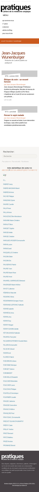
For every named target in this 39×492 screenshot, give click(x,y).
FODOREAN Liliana (9, 361)
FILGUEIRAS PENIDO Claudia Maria (15, 341)
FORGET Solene (8, 369)
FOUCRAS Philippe (9, 389)
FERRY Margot (8, 325)
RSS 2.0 (15, 483)
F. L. (4, 180)
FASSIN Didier (8, 256)
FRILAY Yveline (8, 429)
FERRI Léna (7, 317)
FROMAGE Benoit (9, 445)
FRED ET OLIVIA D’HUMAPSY (13, 421)
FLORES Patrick (8, 357)
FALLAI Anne (7, 212)
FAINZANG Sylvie (9, 200)
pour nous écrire (7, 33)
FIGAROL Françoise (9, 337)
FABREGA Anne (8, 192)
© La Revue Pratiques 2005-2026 (26, 483)
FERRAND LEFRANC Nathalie (13, 305)
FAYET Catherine (8, 289)
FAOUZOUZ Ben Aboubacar (12, 216)
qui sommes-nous (8, 20)
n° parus (5, 24)
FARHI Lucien (7, 244)
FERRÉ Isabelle (8, 309)
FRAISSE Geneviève (10, 405)
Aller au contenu (16, 1)
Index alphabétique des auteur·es (19, 168)
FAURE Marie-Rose (9, 273)
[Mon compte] (32, 15)
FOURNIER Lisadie (9, 397)
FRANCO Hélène (9, 409)
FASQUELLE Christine (10, 252)
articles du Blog (7, 30)
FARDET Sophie (8, 228)
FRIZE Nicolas (8, 441)
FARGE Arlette (7, 232)
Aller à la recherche (26, 1)
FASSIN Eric (7, 260)
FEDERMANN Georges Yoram (13, 301)
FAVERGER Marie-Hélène (11, 285)
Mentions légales (8, 483)
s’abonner (5, 27)
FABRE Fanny (7, 184)
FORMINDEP (7, 373)
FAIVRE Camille (8, 204)
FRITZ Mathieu (8, 437)
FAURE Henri (7, 277)
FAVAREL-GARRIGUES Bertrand (14, 281)
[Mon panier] (28, 15)
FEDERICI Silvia (8, 297)
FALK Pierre (7, 208)
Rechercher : (9, 151)
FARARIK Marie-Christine (11, 220)
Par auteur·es (6, 161)
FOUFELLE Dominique (10, 393)
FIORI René (7, 353)
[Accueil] (16, 8)
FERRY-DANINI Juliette (10, 329)
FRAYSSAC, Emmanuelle (11, 417)
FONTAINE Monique (9, 365)
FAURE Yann (7, 269)
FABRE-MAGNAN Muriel (11, 188)
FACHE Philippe (8, 196)
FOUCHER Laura (9, 385)
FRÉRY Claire (7, 425)
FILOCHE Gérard (8, 349)
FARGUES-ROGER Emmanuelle (14, 240)
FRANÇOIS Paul (8, 413)
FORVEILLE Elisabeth (10, 377)
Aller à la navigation (6, 1)
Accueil (3, 41)
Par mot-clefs (16, 161)
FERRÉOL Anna (8, 313)
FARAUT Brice (8, 224)
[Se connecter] (35, 15)
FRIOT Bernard (8, 433)
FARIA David (7, 248)
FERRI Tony (7, 321)
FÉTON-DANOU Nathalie (11, 333)
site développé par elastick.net (19, 485)
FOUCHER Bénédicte (10, 381)
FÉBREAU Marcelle (9, 293)
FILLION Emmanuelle (10, 345)
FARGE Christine (8, 236)
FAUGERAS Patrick (9, 264)
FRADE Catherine (9, 401)
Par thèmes (25, 161)
